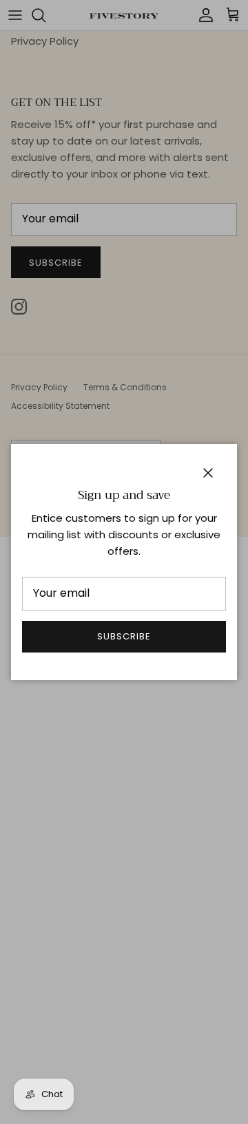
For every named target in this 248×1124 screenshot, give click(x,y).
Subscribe (124, 636)
